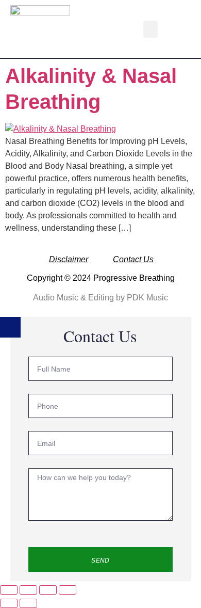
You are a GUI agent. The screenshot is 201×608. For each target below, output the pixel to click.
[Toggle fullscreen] (28, 590)
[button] (150, 29)
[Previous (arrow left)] (9, 603)
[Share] (48, 590)
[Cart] (174, 29)
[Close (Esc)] (67, 590)
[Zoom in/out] (9, 590)
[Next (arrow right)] (28, 603)
